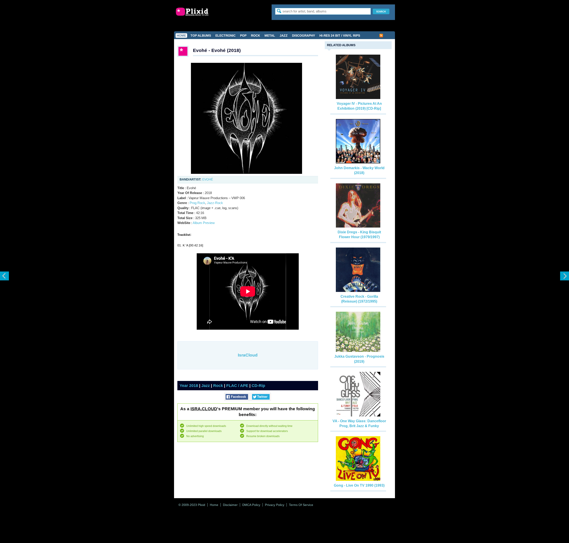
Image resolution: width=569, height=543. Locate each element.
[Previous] (4, 276)
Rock (255, 35)
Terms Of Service (301, 505)
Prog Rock (197, 203)
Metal (269, 35)
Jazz (284, 35)
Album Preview (204, 223)
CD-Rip (258, 385)
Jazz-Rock (215, 203)
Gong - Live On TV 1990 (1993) (359, 485)
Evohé (207, 179)
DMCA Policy (251, 505)
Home (181, 35)
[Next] (564, 276)
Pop (243, 35)
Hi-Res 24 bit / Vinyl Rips (339, 35)
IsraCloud (248, 355)
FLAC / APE (237, 385)
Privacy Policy (274, 505)
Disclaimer (230, 505)
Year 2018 (189, 385)
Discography (303, 35)
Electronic (225, 35)
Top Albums (200, 35)
